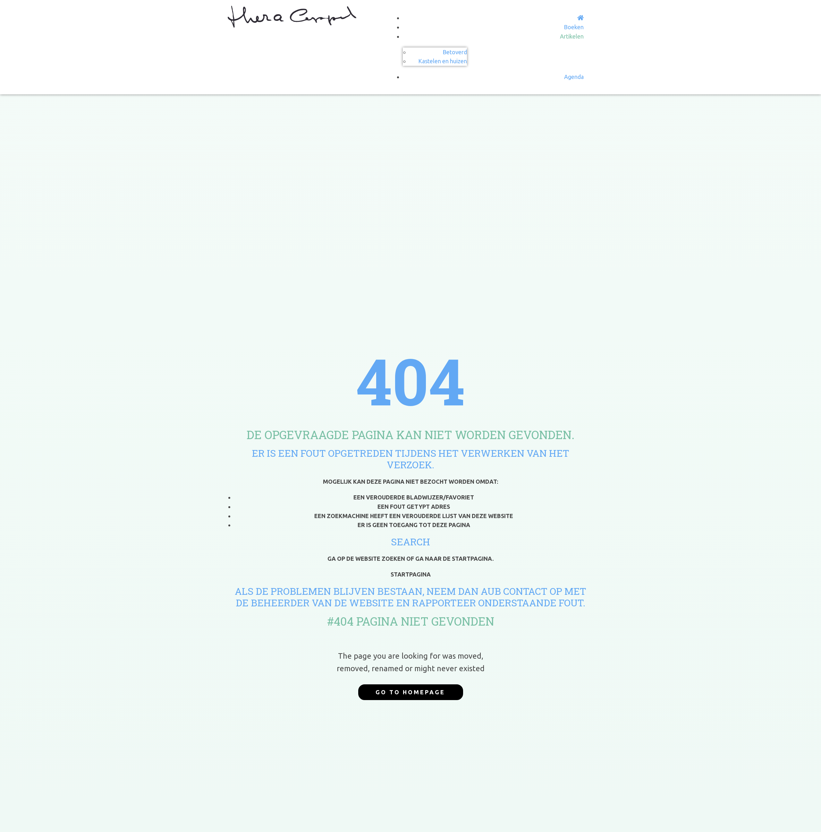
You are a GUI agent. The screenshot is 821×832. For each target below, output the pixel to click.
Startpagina (411, 574)
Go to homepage (410, 692)
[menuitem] (580, 17)
